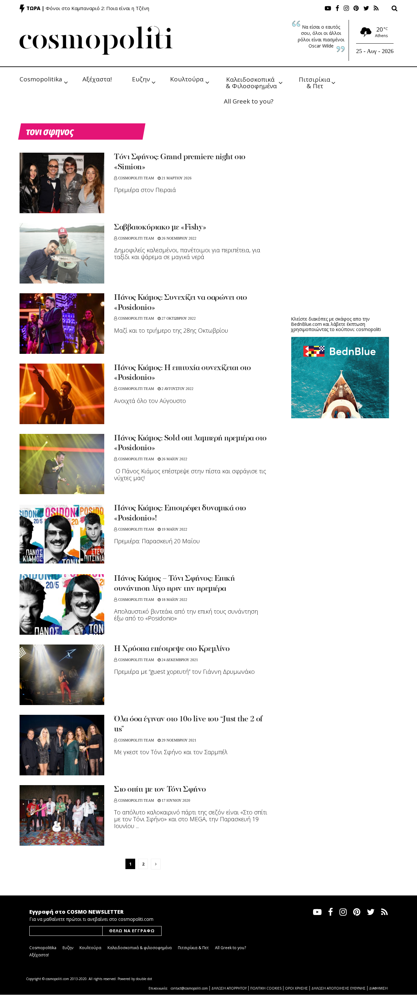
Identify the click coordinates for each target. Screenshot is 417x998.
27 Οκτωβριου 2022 (178, 318)
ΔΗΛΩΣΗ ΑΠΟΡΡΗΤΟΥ (229, 988)
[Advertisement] (340, 260)
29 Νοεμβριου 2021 (178, 740)
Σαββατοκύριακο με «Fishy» (160, 227)
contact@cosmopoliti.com (189, 988)
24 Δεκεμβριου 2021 (179, 660)
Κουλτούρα (187, 79)
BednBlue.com (306, 324)
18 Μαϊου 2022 (174, 600)
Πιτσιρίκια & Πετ (315, 82)
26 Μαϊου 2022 (174, 459)
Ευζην (141, 79)
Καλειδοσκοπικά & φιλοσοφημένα (140, 947)
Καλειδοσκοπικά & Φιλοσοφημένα (251, 82)
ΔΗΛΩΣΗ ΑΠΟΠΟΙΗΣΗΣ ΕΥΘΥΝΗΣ (338, 988)
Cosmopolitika (41, 79)
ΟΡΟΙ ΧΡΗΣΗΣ (296, 988)
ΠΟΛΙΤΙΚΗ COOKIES (265, 988)
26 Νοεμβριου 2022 (178, 238)
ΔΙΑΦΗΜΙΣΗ (378, 988)
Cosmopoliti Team (136, 178)
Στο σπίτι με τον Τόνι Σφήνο (160, 790)
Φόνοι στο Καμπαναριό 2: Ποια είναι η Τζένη (97, 8)
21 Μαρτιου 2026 (176, 178)
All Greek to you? (248, 101)
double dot (144, 979)
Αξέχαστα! (97, 79)
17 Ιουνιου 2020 (175, 800)
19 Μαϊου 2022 (174, 529)
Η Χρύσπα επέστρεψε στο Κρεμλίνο (171, 649)
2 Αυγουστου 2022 (177, 389)
